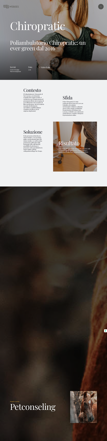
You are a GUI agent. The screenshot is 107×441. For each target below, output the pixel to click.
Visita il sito (45, 67)
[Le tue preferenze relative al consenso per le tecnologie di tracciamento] (105, 330)
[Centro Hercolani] (83, 407)
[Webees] (11, 7)
